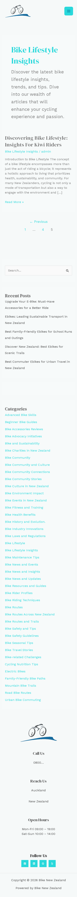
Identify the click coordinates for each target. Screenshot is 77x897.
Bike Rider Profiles (19, 593)
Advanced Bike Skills (20, 415)
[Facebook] (24, 863)
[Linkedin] (34, 863)
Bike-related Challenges (23, 657)
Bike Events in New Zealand (26, 500)
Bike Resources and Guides (25, 586)
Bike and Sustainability (22, 443)
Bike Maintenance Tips (22, 557)
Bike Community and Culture (27, 465)
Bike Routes (14, 607)
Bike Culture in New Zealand (27, 486)
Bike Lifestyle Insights (21, 151)
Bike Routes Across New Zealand (30, 614)
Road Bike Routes (18, 693)
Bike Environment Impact (24, 493)
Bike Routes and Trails (22, 621)
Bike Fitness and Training (24, 507)
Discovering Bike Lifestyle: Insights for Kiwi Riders (36, 141)
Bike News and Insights (22, 571)
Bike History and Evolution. (25, 522)
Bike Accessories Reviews (24, 429)
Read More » (14, 202)
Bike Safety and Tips (20, 628)
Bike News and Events (21, 564)
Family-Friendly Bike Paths (25, 678)
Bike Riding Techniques (22, 600)
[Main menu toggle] (68, 11)
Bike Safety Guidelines (22, 636)
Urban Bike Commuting (23, 700)
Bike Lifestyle (15, 543)
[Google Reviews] (43, 863)
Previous (39, 222)
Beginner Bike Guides (21, 422)
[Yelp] (52, 863)
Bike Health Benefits (20, 514)
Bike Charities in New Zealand (27, 450)
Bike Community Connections (27, 472)
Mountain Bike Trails (20, 685)
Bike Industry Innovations (24, 529)
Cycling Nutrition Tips (21, 664)
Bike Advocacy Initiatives (23, 436)
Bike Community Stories (23, 479)
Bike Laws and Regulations (25, 536)
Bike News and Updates (23, 579)
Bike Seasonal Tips (19, 643)
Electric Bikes (15, 671)
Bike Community (17, 457)
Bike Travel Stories (19, 650)
